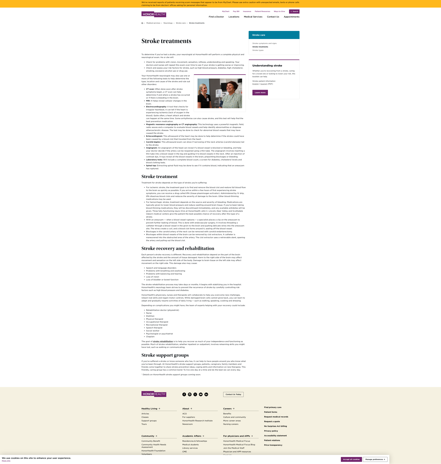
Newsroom (187, 424)
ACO (184, 414)
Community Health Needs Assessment (153, 446)
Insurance (247, 11)
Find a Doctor (216, 16)
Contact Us (273, 16)
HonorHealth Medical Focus (236, 441)
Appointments (292, 16)
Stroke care (181, 23)
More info (6, 461)
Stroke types (258, 50)
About (185, 408)
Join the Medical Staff (233, 448)
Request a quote (272, 421)
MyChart (225, 11)
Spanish (263, 84)
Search (295, 11)
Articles (145, 414)
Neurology (168, 23)
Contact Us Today (233, 394)
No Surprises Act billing (275, 426)
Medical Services (253, 16)
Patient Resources (262, 11)
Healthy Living (149, 408)
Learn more (260, 93)
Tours (144, 424)
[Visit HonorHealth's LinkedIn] (206, 394)
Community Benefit (150, 441)
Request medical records (276, 417)
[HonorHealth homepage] (153, 14)
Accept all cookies (351, 459)
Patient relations (272, 440)
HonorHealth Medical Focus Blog (239, 445)
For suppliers (188, 417)
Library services (190, 448)
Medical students (190, 445)
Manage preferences (374, 459)
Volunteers (146, 454)
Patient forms (270, 412)
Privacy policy (271, 431)
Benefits (227, 414)
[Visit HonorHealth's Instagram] (190, 394)
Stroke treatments (260, 47)
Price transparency (273, 445)
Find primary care (272, 407)
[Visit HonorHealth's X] (195, 394)
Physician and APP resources (237, 452)
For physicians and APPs (236, 436)
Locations (234, 16)
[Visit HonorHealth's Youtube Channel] (201, 394)
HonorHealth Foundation (153, 451)
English (255, 84)
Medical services (153, 23)
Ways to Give (279, 11)
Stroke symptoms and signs (264, 43)
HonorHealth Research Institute (197, 421)
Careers (227, 408)
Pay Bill (236, 11)
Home (142, 23)
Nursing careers (230, 424)
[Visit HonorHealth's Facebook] (184, 394)
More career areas (232, 421)
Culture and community (234, 417)
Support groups (149, 421)
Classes (144, 417)
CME (184, 452)
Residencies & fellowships (194, 441)
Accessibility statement (275, 436)
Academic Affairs (191, 436)
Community (147, 436)
